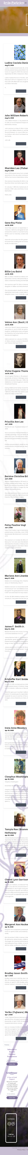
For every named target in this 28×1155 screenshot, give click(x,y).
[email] (9, 1124)
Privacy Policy (21, 1150)
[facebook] (13, 1124)
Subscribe (12, 1064)
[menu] (25, 2)
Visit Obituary (21, 91)
